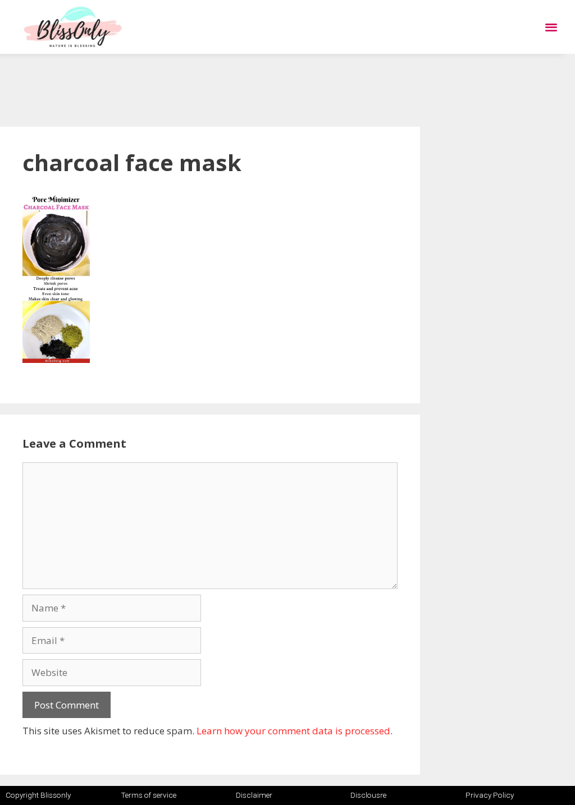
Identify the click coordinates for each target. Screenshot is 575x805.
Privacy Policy (490, 794)
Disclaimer (254, 794)
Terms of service (148, 794)
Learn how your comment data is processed (293, 730)
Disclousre (368, 794)
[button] (551, 27)
